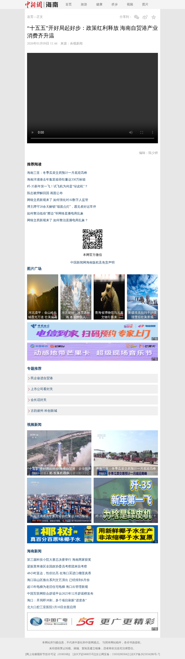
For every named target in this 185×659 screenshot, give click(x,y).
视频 (130, 4)
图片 (145, 4)
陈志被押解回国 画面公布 (45, 193)
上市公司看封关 (42, 389)
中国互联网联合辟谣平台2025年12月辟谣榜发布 (60, 593)
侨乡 (114, 4)
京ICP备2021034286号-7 (145, 654)
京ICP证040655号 (84, 654)
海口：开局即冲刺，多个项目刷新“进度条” (57, 600)
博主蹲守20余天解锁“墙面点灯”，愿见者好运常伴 (61, 206)
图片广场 (34, 269)
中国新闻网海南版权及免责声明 (92, 262)
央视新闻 (76, 43)
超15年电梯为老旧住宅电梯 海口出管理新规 (57, 586)
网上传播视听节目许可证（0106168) (47, 654)
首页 (68, 4)
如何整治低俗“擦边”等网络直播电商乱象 (55, 213)
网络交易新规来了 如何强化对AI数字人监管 (57, 200)
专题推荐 (34, 368)
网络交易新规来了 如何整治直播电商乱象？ (57, 220)
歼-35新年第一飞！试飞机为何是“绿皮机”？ (57, 186)
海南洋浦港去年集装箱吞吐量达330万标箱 (56, 179)
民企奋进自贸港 (42, 378)
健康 (99, 4)
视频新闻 (34, 424)
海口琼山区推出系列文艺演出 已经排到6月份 (58, 580)
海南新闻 (34, 551)
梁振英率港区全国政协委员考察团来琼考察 (57, 566)
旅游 (84, 4)
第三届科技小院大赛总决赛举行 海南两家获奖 (59, 559)
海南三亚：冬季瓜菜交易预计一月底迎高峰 (57, 172)
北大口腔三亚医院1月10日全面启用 (51, 607)
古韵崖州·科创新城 (44, 410)
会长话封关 (38, 400)
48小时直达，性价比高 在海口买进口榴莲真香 (59, 573)
